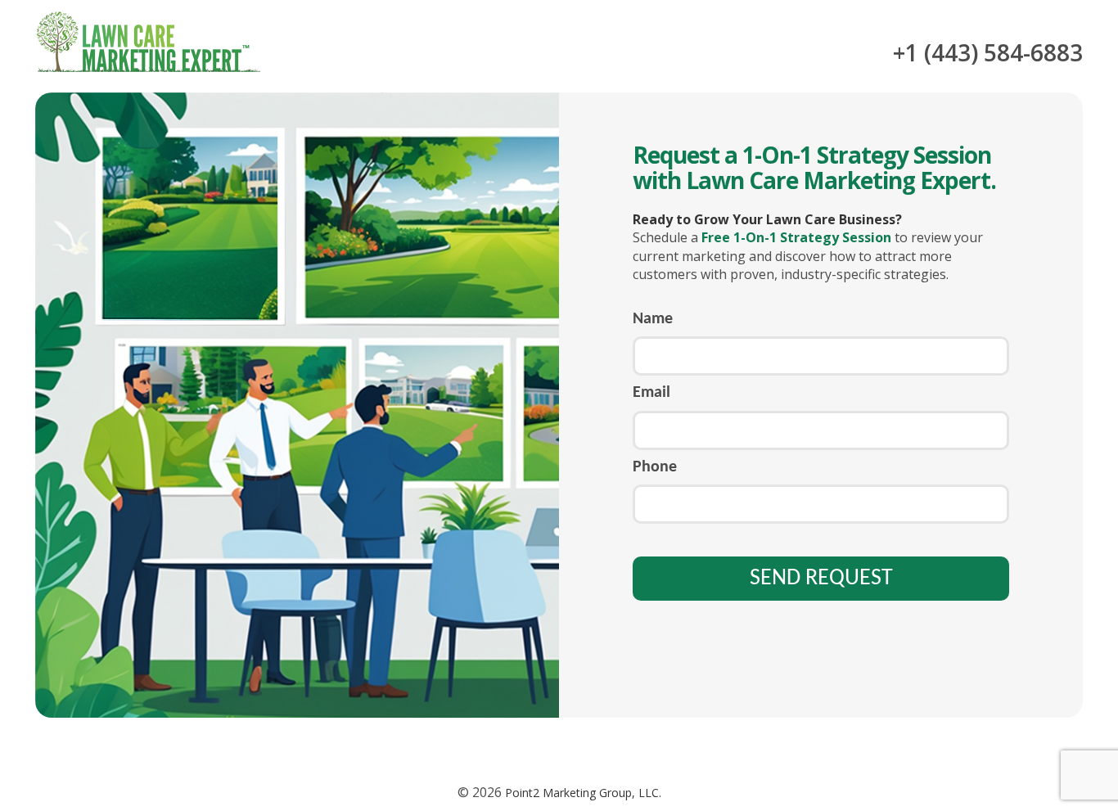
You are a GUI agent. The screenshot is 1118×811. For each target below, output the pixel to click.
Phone (655, 467)
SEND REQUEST (821, 578)
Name (653, 319)
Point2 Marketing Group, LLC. (581, 792)
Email (651, 393)
